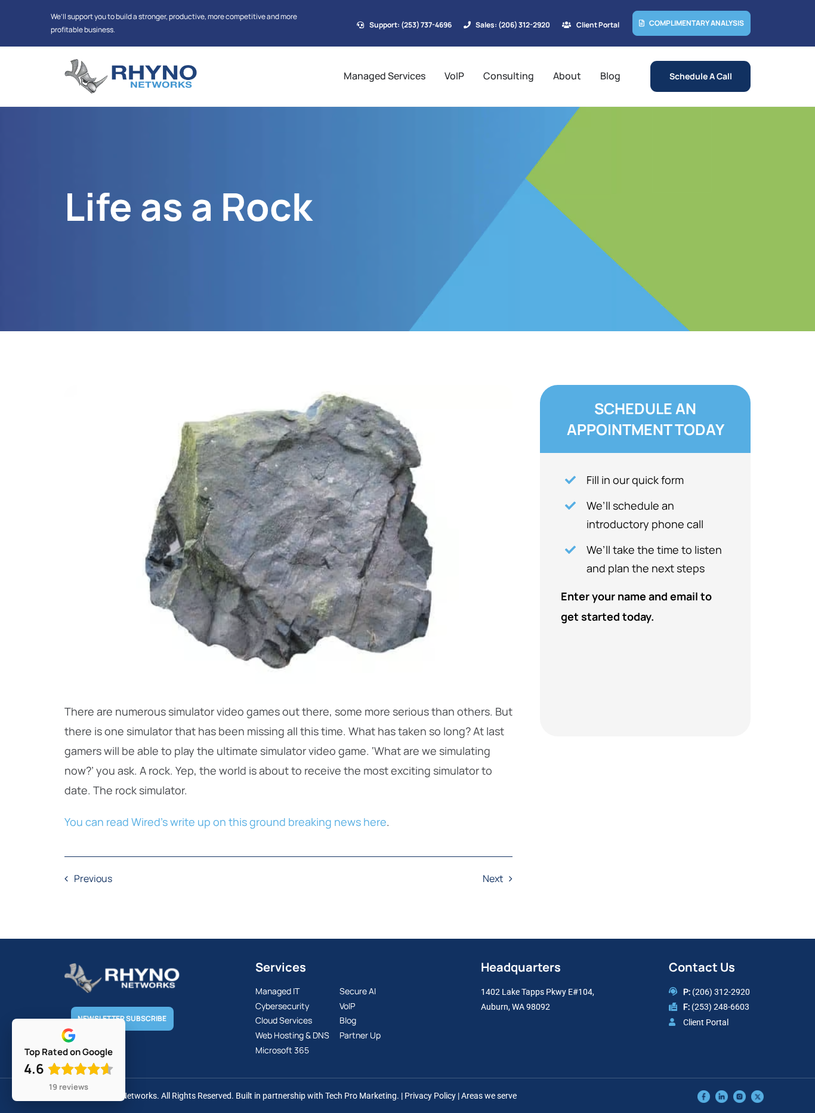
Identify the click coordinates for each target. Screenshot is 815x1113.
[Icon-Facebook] (703, 1096)
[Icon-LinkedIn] (721, 1096)
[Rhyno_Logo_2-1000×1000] (130, 64)
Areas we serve (489, 1095)
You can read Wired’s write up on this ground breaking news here (225, 822)
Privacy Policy (430, 1095)
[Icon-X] (757, 1096)
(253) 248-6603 (720, 1007)
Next (493, 878)
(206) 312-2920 (721, 992)
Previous (93, 878)
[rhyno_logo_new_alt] (122, 968)
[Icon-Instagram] (739, 1096)
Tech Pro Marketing (361, 1095)
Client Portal (705, 1022)
